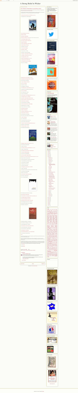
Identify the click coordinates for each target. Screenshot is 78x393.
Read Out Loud (49, 248)
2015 (49, 156)
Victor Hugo (53, 254)
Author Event (49, 223)
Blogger (43, 391)
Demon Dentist (50, 179)
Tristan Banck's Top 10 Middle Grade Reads (52, 176)
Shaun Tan (56, 251)
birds (56, 223)
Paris (48, 247)
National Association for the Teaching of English (27, 10)
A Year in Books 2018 (50, 93)
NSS (47, 246)
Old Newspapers (51, 246)
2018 (49, 153)
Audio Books (51, 212)
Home (33, 263)
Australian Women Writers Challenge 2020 (52, 222)
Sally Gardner (52, 250)
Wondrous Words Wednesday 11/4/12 (53, 122)
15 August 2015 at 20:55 (25, 258)
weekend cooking (54, 255)
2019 (49, 152)
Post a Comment (24, 260)
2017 (49, 154)
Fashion (48, 233)
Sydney (48, 253)
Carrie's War (50, 166)
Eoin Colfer (24, 250)
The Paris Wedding (51, 174)
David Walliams (55, 231)
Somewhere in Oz (52, 252)
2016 (49, 155)
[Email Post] (28, 249)
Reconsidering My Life (52, 249)
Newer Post (22, 263)
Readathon (52, 248)
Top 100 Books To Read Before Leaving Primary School (52, 165)
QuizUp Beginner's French (51, 186)
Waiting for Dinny (51, 180)
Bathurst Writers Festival (52, 178)
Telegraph (23, 243)
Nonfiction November (54, 245)
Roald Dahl (34, 250)
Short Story (48, 252)
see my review (29, 55)
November (50, 158)
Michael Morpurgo (30, 250)
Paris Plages (50, 167)
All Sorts (54, 210)
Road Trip (56, 249)
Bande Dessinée (53, 223)
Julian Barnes (54, 239)
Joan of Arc (48, 239)
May (49, 191)
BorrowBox (52, 228)
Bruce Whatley (55, 228)
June (49, 190)
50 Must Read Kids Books (54, 127)
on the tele (55, 246)
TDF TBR (50, 168)
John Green (51, 239)
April (49, 192)
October (50, 159)
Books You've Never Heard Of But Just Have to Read (52, 227)
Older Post (43, 263)
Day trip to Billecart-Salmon (51, 183)
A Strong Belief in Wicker (30, 3)
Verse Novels (50, 254)
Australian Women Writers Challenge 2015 (52, 218)
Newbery (53, 244)
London (56, 241)
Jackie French (54, 238)
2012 (49, 199)
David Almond (51, 231)
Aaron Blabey (55, 209)
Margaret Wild (49, 242)
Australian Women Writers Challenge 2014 (52, 217)
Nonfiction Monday (49, 245)
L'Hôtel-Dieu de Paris (51, 175)
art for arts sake (54, 211)
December (50, 157)
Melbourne (50, 243)
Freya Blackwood (52, 234)
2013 (49, 198)
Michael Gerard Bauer (55, 243)
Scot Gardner (52, 251)
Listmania (27, 250)
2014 (49, 197)
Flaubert (51, 233)
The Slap (52, 132)
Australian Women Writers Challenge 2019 (52, 221)
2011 (48, 200)
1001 (48, 209)
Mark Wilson (53, 242)
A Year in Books (52, 209)
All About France (49, 210)
